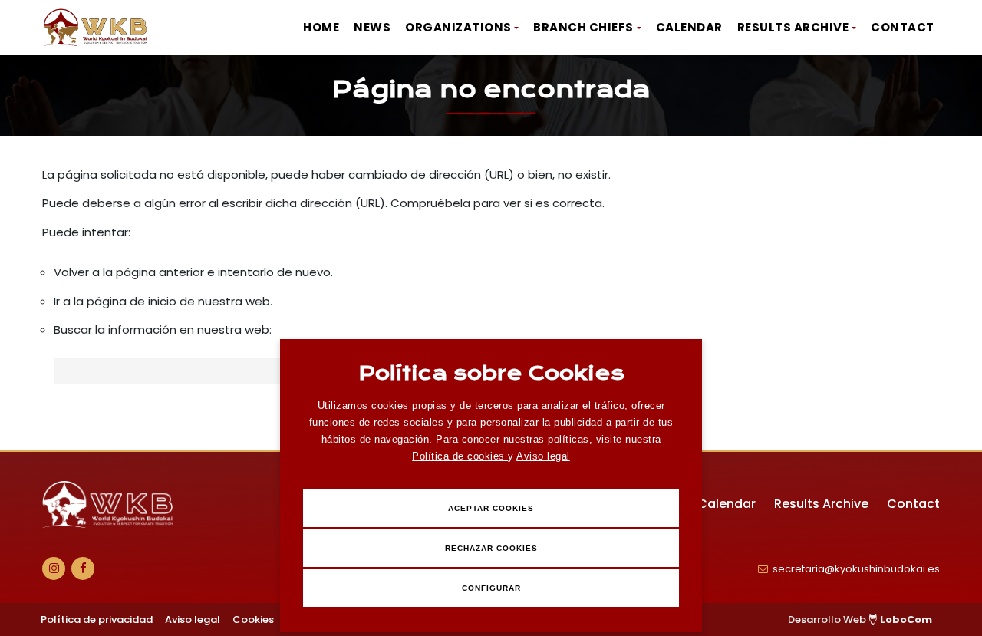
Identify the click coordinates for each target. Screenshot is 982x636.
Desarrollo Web (860, 619)
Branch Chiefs (583, 27)
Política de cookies (460, 456)
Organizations (458, 27)
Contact (902, 27)
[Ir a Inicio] (96, 27)
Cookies (253, 619)
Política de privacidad (97, 619)
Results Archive (793, 27)
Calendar (689, 27)
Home (321, 27)
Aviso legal (543, 456)
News (372, 27)
